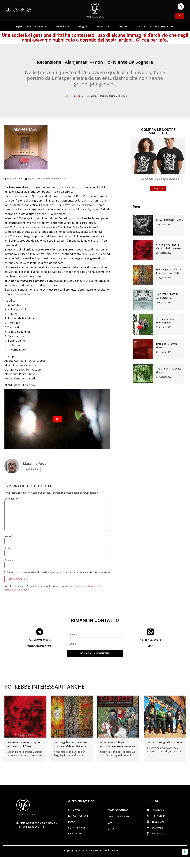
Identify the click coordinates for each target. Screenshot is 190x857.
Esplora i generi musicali (29, 26)
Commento (11, 498)
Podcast (101, 26)
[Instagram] (15, 9)
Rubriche (61, 26)
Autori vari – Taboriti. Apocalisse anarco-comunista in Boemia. (117, 746)
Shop (139, 26)
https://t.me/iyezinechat (39, 645)
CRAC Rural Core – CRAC (169, 219)
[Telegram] (22, 9)
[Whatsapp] (29, 9)
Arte (121, 26)
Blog (81, 26)
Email (8, 548)
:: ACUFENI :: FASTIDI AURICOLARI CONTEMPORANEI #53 (168, 298)
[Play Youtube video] (57, 419)
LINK (150, 645)
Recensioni (78, 96)
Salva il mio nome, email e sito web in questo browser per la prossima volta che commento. (58, 572)
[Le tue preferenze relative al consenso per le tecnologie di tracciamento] (185, 852)
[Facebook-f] (8, 9)
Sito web (9, 560)
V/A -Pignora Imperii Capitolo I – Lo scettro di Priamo (169, 248)
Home (65, 96)
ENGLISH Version (164, 26)
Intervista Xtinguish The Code (164, 742)
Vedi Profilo (32, 469)
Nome (8, 536)
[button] (181, 6)
